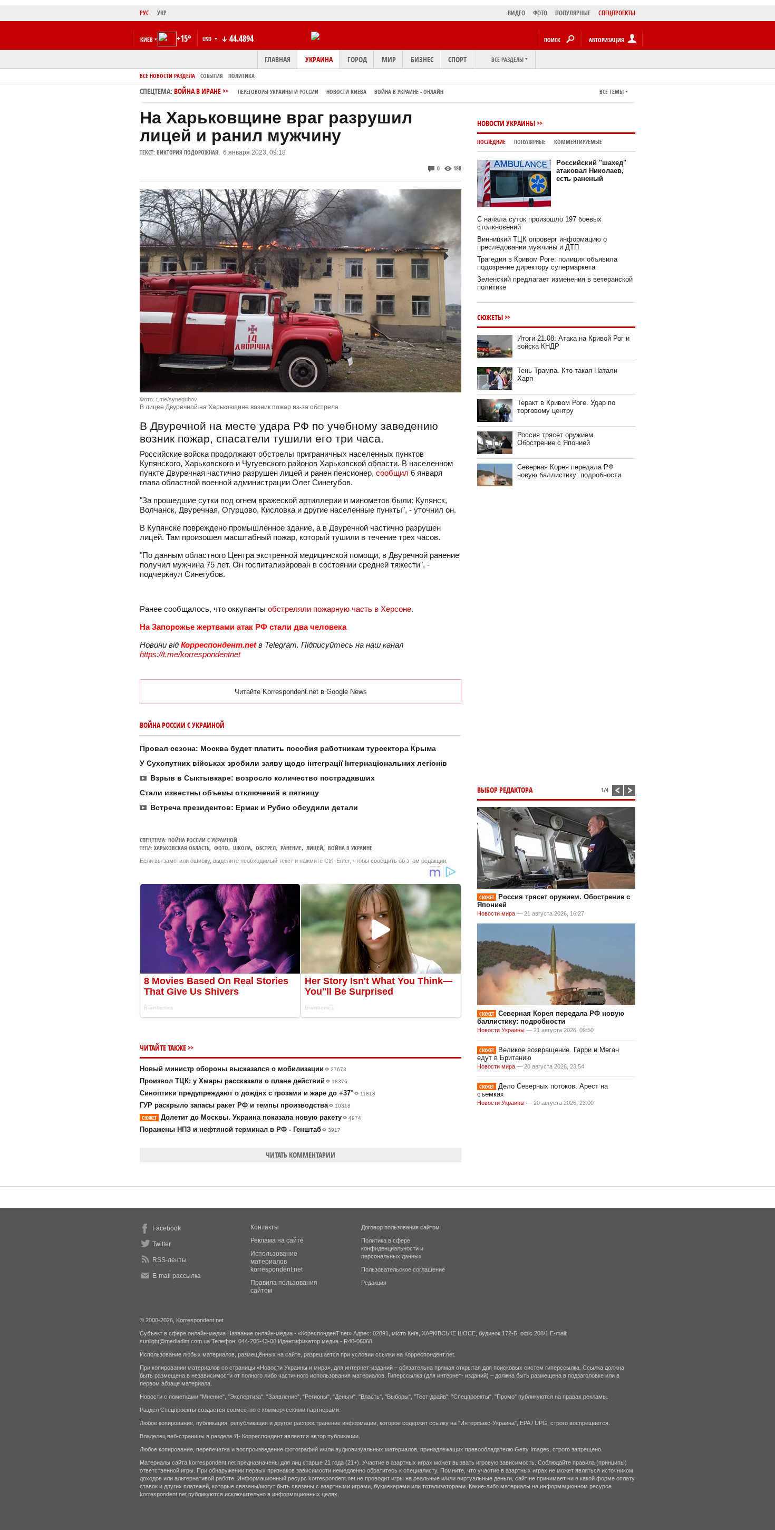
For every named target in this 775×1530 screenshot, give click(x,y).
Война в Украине (350, 848)
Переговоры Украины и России (278, 91)
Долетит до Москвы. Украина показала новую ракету (251, 1117)
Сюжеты (490, 317)
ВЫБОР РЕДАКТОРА (504, 790)
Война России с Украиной (202, 840)
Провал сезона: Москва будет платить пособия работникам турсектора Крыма (288, 748)
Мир (389, 59)
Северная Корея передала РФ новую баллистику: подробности (569, 471)
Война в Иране (308, 91)
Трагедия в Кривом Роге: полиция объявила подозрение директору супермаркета (547, 263)
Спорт (457, 59)
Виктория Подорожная (187, 152)
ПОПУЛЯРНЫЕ (572, 12)
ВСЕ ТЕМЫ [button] (611, 91)
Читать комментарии (300, 1155)
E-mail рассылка (176, 1275)
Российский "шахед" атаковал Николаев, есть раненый (591, 170)
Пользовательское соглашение (403, 1269)
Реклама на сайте (277, 1240)
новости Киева (346, 91)
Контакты (264, 1227)
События (211, 76)
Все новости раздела (167, 76)
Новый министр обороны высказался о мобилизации (243, 1069)
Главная (277, 59)
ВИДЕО (516, 12)
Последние (491, 142)
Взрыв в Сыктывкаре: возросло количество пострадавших (262, 778)
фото (221, 848)
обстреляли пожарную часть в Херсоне (339, 608)
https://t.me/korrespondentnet (190, 654)
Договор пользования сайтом (400, 1227)
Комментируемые (578, 142)
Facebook (166, 1228)
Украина (319, 59)
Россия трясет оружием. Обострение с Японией (556, 439)
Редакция (373, 1282)
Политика (241, 76)
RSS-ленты (169, 1260)
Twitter (161, 1244)
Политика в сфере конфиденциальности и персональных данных (392, 1248)
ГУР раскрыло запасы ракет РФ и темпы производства (245, 1105)
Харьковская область (181, 848)
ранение (291, 848)
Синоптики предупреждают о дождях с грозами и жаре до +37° (257, 1093)
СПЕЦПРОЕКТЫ (616, 12)
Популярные (530, 142)
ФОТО (540, 12)
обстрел (266, 848)
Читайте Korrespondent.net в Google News (301, 692)
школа (242, 848)
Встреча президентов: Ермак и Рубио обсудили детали (254, 807)
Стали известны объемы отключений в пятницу (229, 792)
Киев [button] (146, 39)
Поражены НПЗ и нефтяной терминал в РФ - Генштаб (240, 1129)
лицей (314, 848)
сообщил (392, 472)
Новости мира (496, 913)
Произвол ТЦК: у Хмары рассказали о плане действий (243, 1081)
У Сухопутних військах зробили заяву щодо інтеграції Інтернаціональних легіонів (293, 763)
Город (357, 59)
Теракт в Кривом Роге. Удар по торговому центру (566, 407)
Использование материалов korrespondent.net (276, 1261)
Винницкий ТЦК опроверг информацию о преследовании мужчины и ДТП (542, 243)
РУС (144, 12)
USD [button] (207, 39)
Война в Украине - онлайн (408, 91)
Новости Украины (506, 123)
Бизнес (422, 59)
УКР (162, 12)
